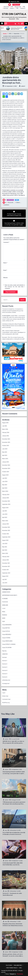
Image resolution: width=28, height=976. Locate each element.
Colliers (18, 202)
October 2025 (5, 445)
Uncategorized (5, 683)
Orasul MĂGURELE (6, 634)
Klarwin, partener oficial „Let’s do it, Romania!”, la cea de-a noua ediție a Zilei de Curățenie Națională (13, 956)
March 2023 (5, 520)
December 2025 (6, 439)
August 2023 (5, 507)
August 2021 (5, 576)
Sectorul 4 (4, 670)
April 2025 (4, 455)
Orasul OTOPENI (6, 637)
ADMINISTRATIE (6, 592)
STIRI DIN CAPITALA (14, 14)
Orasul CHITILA (6, 631)
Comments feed (6, 699)
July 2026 (4, 426)
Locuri (3, 608)
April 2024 (4, 488)
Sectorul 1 (4, 660)
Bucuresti (6, 6)
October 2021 (5, 569)
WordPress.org (6, 702)
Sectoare (4, 657)
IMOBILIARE (10, 200)
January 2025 (5, 462)
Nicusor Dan (18, 6)
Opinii (3, 621)
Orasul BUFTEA (6, 628)
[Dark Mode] (15, 23)
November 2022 (6, 530)
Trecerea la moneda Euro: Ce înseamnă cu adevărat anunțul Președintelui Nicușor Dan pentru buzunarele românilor (12, 310)
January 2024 (5, 497)
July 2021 (4, 579)
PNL (24, 6)
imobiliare (6, 205)
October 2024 (5, 471)
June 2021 (4, 582)
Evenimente (5, 601)
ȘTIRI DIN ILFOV (6, 680)
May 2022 (4, 547)
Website (5, 277)
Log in (3, 692)
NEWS (17, 200)
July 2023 (4, 511)
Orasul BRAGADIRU (7, 624)
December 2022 (6, 527)
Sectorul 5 (4, 673)
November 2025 (6, 442)
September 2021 (6, 573)
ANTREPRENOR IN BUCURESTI (9, 595)
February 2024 (5, 494)
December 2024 (6, 465)
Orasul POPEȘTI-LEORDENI (8, 644)
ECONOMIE (5, 598)
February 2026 (5, 432)
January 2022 (5, 560)
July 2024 (4, 478)
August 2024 (5, 475)
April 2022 (4, 550)
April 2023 (4, 517)
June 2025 (4, 449)
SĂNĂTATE (5, 654)
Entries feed (5, 696)
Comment (6, 242)
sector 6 (12, 8)
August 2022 (5, 540)
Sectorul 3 (4, 667)
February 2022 (5, 556)
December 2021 (6, 563)
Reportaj (4, 651)
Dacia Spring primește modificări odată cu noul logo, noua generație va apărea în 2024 (14, 773)
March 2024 (5, 491)
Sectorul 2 (4, 664)
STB (12, 6)
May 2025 (4, 452)
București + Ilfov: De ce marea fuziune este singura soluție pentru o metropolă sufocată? (13, 338)
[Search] (19, 23)
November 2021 (6, 566)
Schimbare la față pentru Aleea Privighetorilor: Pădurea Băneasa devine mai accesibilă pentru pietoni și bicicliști (13, 325)
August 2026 (5, 422)
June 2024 (4, 481)
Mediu (3, 611)
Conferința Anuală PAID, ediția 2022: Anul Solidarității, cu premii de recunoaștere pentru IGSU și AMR (13, 864)
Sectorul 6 (4, 677)
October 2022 (5, 533)
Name (5, 263)
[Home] (2, 23)
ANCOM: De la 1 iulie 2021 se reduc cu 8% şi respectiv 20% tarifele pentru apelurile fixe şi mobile (13, 743)
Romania (6, 8)
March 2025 (5, 458)
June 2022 (4, 543)
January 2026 (5, 435)
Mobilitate (4, 615)
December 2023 (6, 501)
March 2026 (5, 429)
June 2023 (4, 514)
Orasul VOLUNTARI (6, 647)
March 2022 (5, 553)
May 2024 (4, 484)
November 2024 (6, 468)
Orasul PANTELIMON (7, 641)
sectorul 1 (22, 8)
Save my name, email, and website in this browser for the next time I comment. (15, 286)
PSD (17, 8)
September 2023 (6, 504)
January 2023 (5, 524)
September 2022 (6, 537)
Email (5, 270)
